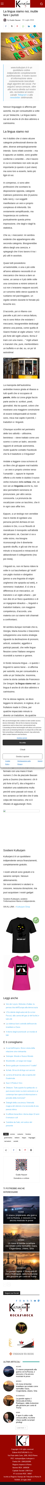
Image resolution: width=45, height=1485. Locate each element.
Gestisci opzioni (22, 756)
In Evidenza (21, 1268)
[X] (11, 26)
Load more (20, 1428)
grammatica (8, 1138)
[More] (31, 1150)
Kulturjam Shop (23, 907)
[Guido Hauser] (5, 20)
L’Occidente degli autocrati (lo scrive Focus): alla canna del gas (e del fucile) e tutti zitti (22, 1015)
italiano (17, 1138)
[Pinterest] (17, 26)
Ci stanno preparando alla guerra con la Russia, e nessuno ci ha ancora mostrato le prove (21, 1218)
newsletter (15, 97)
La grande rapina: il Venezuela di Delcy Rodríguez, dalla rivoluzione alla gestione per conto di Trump (21, 1274)
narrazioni (7, 1141)
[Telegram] (34, 26)
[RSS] (27, 1301)
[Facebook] (5, 26)
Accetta (22, 742)
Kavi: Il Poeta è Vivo (14, 1083)
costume (20, 1134)
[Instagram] (20, 1301)
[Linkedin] (28, 26)
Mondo (21, 1240)
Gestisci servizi (22, 738)
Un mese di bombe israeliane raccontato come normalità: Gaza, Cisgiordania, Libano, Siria (21, 1246)
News (18, 1412)
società (16, 1141)
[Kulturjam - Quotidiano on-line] (22, 4)
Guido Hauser (15, 20)
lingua (24, 1138)
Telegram (22, 95)
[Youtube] (35, 1301)
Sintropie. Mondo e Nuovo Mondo (19, 1056)
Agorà (21, 1212)
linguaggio (31, 1138)
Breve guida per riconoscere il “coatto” (21, 1065)
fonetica (28, 1134)
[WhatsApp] (23, 26)
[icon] (39, 1301)
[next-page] (8, 1284)
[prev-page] (4, 1284)
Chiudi (22, 749)
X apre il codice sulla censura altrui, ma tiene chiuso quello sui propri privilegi (25, 1418)
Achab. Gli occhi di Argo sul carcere (20, 1070)
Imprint (40, 761)
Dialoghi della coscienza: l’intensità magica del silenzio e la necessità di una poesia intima (22, 1105)
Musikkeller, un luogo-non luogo (19, 1061)
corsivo (12, 1134)
